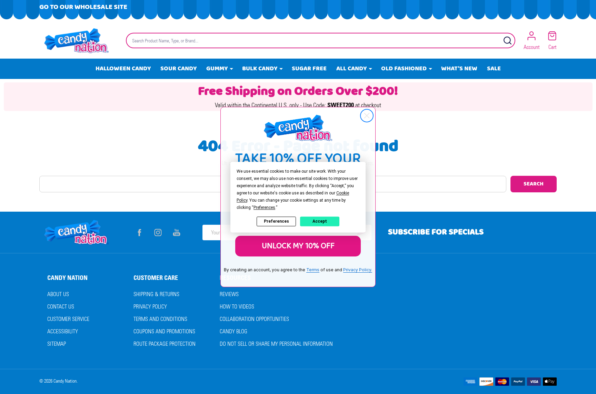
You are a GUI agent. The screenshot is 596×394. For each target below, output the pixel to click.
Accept (319, 221)
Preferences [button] (264, 207)
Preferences (276, 221)
